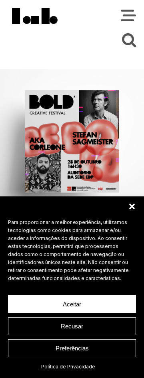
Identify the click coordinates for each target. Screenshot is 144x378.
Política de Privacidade (68, 367)
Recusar (72, 326)
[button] (132, 206)
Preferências (72, 348)
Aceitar (72, 304)
